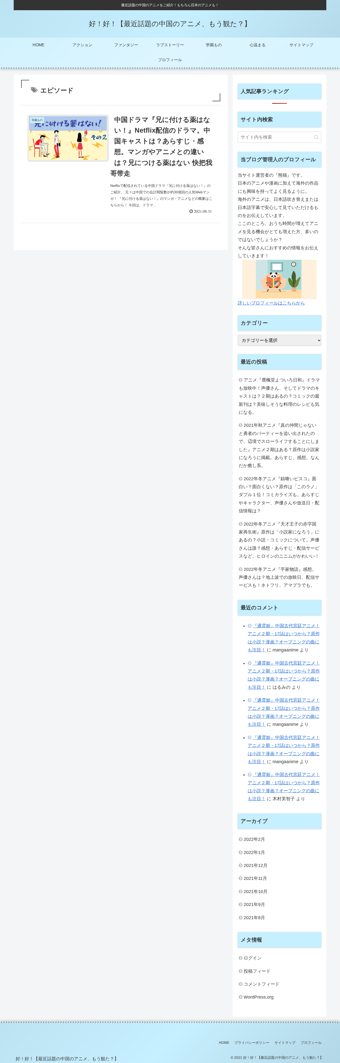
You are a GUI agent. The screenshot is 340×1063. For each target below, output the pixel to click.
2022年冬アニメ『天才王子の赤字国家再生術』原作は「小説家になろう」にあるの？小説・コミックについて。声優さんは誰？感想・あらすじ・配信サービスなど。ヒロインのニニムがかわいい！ (280, 540)
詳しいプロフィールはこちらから (271, 303)
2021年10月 (256, 891)
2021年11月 (255, 878)
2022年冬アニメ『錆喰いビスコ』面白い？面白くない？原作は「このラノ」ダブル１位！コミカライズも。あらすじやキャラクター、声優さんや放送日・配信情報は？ (279, 495)
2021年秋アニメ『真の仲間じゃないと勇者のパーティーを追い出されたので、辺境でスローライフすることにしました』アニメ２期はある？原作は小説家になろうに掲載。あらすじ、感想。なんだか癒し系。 (279, 445)
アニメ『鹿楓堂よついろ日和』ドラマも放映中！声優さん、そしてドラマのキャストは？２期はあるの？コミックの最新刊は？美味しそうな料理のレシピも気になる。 (279, 396)
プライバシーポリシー (251, 1043)
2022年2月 (254, 839)
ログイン (253, 958)
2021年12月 (256, 865)
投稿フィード (257, 971)
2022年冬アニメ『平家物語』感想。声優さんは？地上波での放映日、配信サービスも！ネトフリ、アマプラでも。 (279, 577)
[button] (316, 137)
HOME (224, 1043)
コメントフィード (262, 984)
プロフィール (311, 1043)
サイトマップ (285, 1043)
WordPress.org (259, 997)
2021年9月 (254, 904)
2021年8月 (254, 917)
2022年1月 (254, 852)
